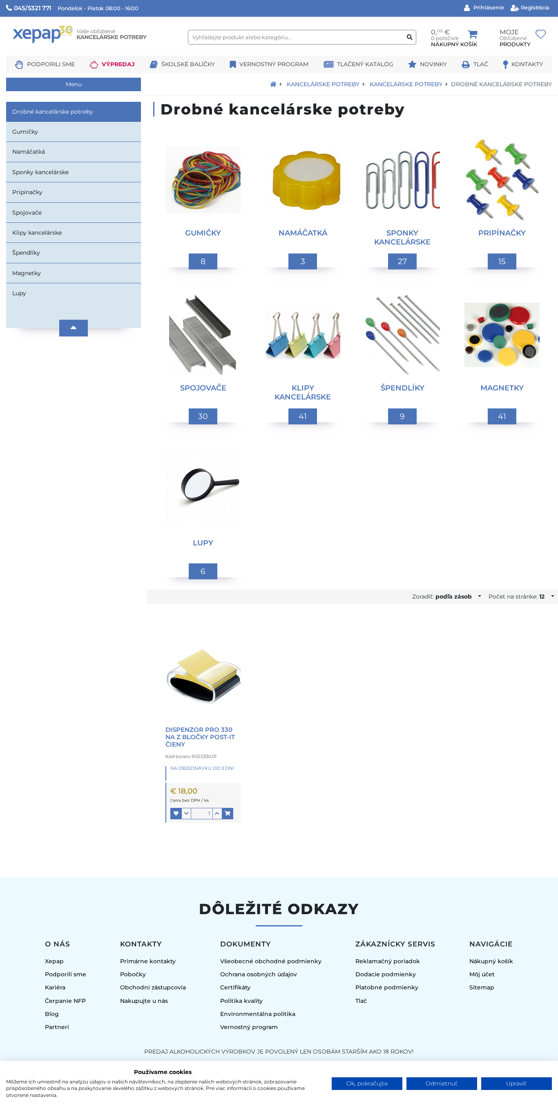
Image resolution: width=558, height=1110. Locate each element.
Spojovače (27, 212)
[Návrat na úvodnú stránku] (273, 84)
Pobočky (133, 974)
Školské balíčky (188, 64)
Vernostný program (273, 64)
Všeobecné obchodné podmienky (270, 961)
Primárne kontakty (148, 961)
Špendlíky (26, 252)
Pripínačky (27, 192)
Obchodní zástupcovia (153, 987)
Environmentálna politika (257, 1014)
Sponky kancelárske (40, 172)
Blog (52, 1014)
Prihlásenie (488, 7)
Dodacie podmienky (385, 974)
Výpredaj (118, 64)
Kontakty (527, 64)
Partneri (57, 1027)
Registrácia (534, 7)
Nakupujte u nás (144, 1001)
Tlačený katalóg (365, 64)
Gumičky (25, 131)
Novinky (433, 64)
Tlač (480, 64)
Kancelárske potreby (323, 84)
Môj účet (482, 974)
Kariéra (55, 987)
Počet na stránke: (517, 596)
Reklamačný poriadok (387, 961)
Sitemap (481, 987)
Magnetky (26, 273)
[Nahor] (73, 328)
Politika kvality (241, 1001)
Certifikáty (235, 987)
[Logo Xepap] (94, 52)
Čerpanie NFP (65, 1001)
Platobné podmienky (386, 987)
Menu (74, 84)
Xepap (54, 961)
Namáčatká (28, 151)
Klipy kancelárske (37, 232)
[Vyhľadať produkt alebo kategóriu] (410, 37)
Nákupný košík (491, 961)
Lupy (19, 293)
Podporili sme (51, 64)
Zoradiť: (442, 596)
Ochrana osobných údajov (258, 974)
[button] (176, 813)
